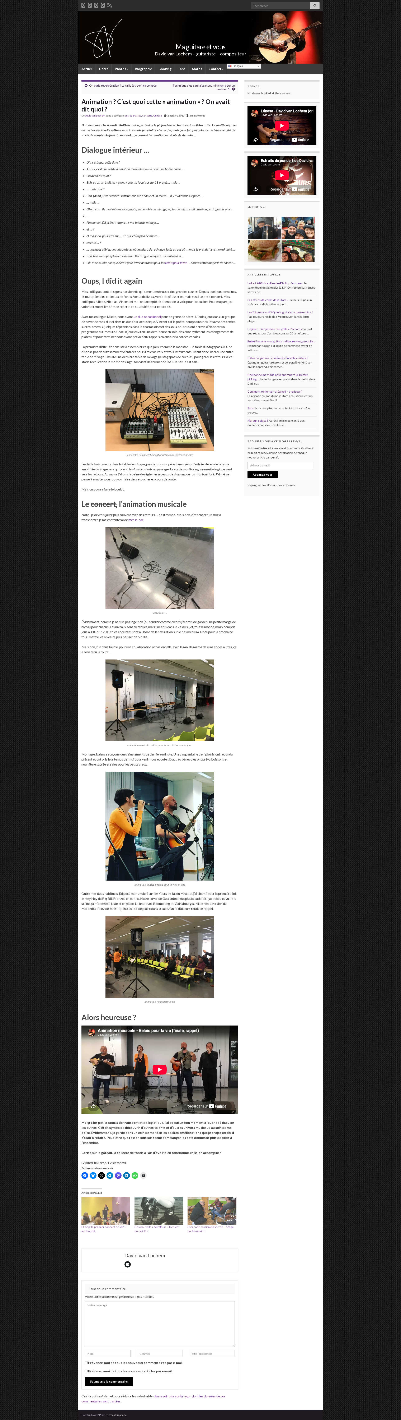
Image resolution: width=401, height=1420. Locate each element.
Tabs (181, 69)
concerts (147, 115)
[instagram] (103, 4)
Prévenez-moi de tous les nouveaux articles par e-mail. (130, 1371)
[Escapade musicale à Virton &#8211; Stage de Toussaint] (212, 1211)
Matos (197, 69)
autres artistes (133, 115)
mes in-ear (135, 520)
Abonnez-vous (263, 474)
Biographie (143, 69)
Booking (165, 69)
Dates (103, 69)
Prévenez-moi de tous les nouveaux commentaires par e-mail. (135, 1363)
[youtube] (96, 4)
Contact (215, 69)
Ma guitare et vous (200, 47)
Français (237, 66)
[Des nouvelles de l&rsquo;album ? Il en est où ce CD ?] (159, 1211)
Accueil (87, 69)
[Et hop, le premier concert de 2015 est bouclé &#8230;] (105, 1211)
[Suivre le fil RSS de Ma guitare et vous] (109, 4)
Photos (121, 69)
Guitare (157, 115)
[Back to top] (391, 1410)
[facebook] (83, 4)
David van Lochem (95, 115)
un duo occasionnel (147, 317)
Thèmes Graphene (116, 1414)
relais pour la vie (176, 263)
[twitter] (90, 4)
